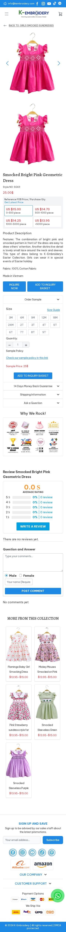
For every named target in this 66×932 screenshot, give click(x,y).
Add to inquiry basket (45, 286)
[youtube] (32, 852)
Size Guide (53, 310)
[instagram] (23, 852)
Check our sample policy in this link (27, 357)
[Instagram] (43, 3)
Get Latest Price (13, 202)
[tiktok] (42, 852)
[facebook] (13, 852)
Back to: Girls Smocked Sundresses (31, 25)
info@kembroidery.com (21, 3)
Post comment (33, 591)
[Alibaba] (60, 3)
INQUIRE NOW (14, 286)
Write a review (33, 526)
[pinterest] (52, 852)
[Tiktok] (54, 3)
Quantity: (12, 338)
